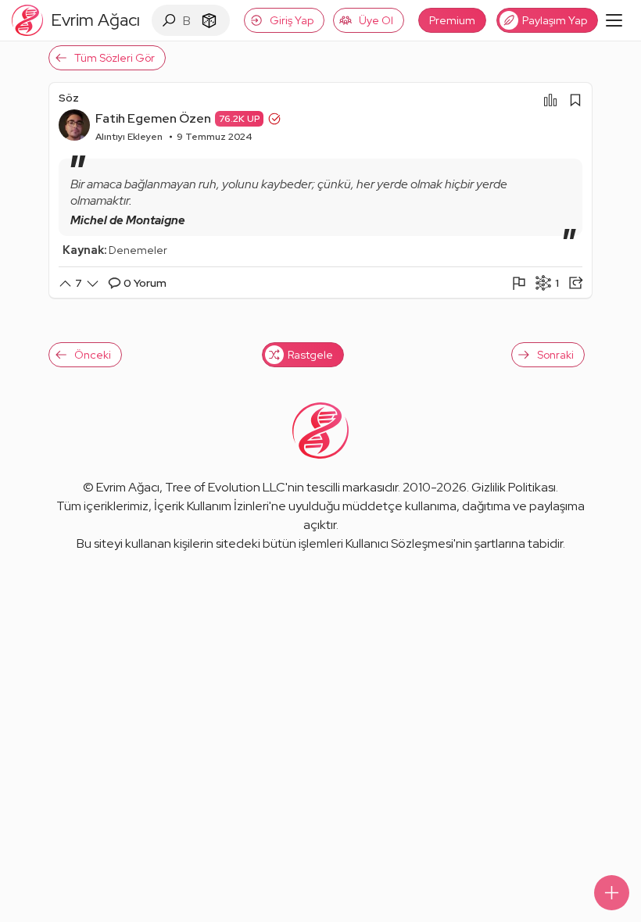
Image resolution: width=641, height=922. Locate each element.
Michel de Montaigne (127, 220)
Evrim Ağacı (127, 487)
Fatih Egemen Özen (153, 118)
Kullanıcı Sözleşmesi (399, 543)
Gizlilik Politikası (513, 487)
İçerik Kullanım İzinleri (211, 506)
